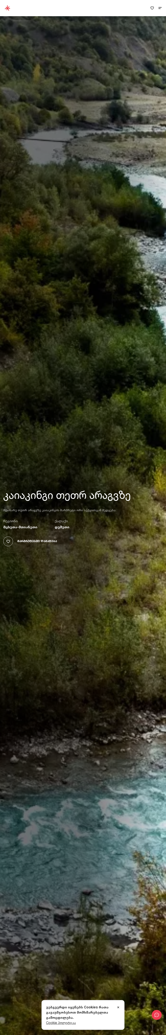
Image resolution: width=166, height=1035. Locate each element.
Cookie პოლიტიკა (61, 1023)
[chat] (157, 1015)
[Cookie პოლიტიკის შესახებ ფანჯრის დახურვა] (118, 1007)
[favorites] (152, 8)
